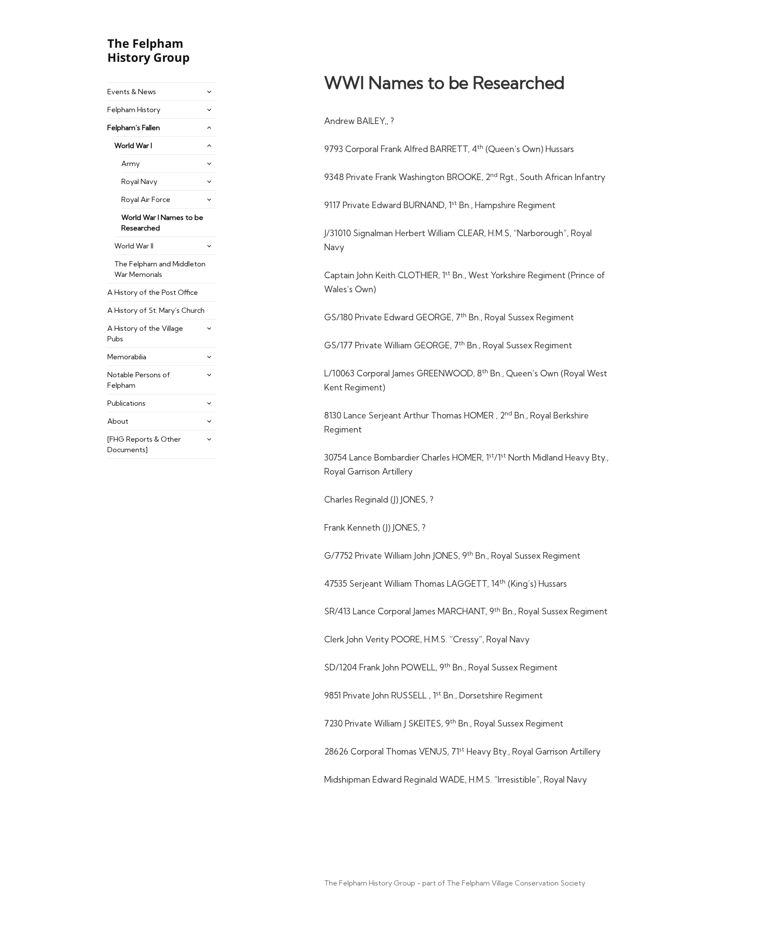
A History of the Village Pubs (145, 333)
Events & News (131, 91)
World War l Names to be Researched (162, 222)
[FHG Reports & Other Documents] (144, 444)
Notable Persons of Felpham (138, 380)
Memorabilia (126, 356)
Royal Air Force (145, 199)
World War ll (133, 245)
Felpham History (133, 109)
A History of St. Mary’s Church (156, 310)
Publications (126, 403)
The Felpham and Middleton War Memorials (159, 269)
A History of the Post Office (152, 292)
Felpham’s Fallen (133, 127)
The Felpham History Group (148, 50)
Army (130, 163)
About (117, 421)
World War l (133, 145)
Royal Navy (139, 181)
